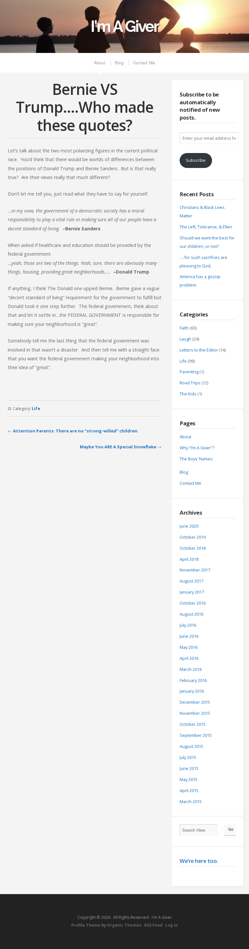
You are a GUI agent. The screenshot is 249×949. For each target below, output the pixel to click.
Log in (171, 925)
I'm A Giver (124, 26)
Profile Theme (86, 925)
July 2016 (188, 625)
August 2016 (191, 614)
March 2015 (191, 801)
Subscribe (196, 160)
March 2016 (191, 669)
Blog (119, 62)
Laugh (185, 339)
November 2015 (195, 713)
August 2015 (191, 746)
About (99, 62)
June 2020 (189, 526)
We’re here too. (199, 861)
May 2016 (188, 647)
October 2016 (193, 603)
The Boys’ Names (196, 459)
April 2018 (189, 559)
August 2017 (191, 581)
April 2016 (189, 658)
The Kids (188, 394)
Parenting (189, 372)
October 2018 (193, 548)
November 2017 (195, 570)
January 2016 (192, 691)
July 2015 (188, 757)
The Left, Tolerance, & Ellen (206, 227)
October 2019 (193, 537)
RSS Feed (153, 925)
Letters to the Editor (199, 350)
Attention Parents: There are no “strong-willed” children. (76, 431)
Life (36, 408)
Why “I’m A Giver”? (197, 448)
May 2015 (188, 779)
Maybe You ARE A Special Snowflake (118, 447)
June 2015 (189, 768)
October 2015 (193, 724)
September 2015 (196, 735)
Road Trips (190, 383)
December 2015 (195, 702)
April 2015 (189, 790)
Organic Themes (124, 925)
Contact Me (144, 62)
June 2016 (189, 636)
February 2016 (193, 680)
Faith (184, 328)
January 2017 (192, 592)
